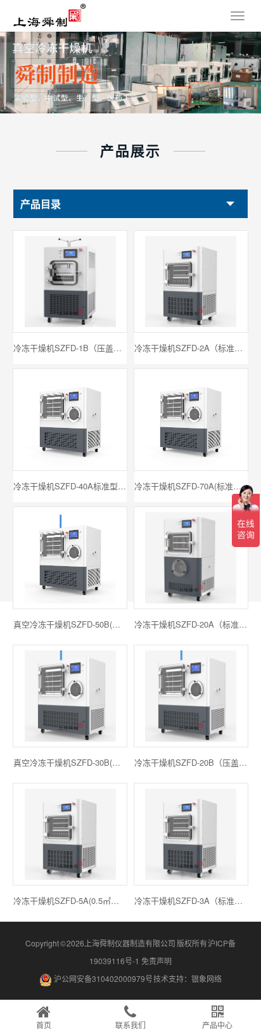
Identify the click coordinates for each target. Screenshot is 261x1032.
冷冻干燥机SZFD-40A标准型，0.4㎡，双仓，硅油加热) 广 (70, 486)
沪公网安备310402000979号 (103, 978)
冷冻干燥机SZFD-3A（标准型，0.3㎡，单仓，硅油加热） (191, 900)
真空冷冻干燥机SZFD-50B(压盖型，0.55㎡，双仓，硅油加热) (70, 624)
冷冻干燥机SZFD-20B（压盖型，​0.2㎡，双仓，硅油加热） (191, 762)
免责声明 (156, 960)
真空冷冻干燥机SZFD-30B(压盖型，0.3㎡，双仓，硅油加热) (70, 762)
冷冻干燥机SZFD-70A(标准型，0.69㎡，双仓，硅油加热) (191, 486)
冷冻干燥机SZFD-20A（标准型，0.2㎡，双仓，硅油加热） (191, 624)
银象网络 (206, 978)
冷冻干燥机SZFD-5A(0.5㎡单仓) (70, 900)
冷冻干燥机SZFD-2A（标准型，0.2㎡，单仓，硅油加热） (191, 348)
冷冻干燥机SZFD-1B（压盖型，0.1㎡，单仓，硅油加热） (70, 348)
